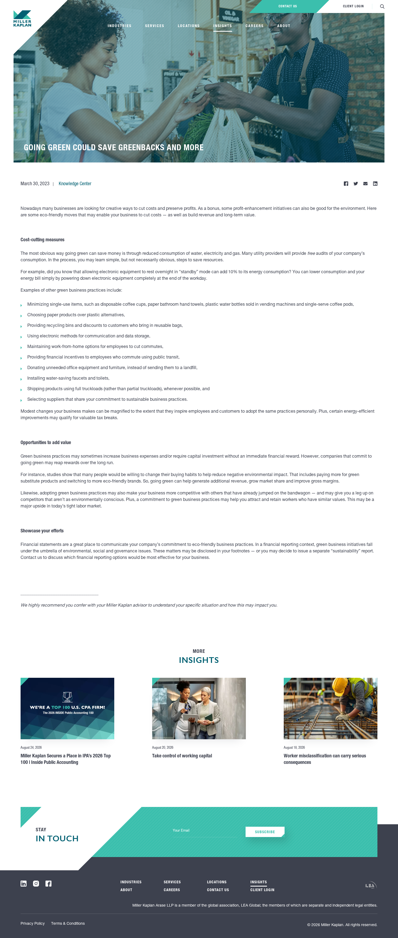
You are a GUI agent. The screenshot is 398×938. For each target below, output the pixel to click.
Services (154, 26)
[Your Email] (205, 831)
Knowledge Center (75, 184)
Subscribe (265, 832)
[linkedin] (24, 884)
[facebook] (48, 884)
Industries (120, 26)
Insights (222, 26)
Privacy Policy (33, 924)
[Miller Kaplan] (22, 18)
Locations (189, 26)
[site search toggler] (382, 6)
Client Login (353, 6)
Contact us (288, 6)
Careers (255, 26)
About (284, 26)
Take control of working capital (182, 756)
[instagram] (36, 884)
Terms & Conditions (68, 924)
